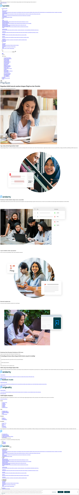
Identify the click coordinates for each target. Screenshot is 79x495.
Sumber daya (4, 40)
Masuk (3, 78)
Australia (5, 69)
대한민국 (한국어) (7, 72)
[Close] (78, 492)
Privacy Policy (3, 493)
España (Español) (6, 62)
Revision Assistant (4, 407)
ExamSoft (3, 403)
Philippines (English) (7, 74)
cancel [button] (0, 3)
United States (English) (7, 57)
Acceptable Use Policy (5, 434)
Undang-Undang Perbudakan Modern (7, 436)
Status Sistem (4, 418)
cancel (15, 51)
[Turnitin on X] (2, 441)
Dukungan (3, 77)
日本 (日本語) (6, 71)
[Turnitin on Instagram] (4, 443)
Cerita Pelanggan (4, 414)
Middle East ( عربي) (7, 65)
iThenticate (3, 406)
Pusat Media (4, 41)
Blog (3, 425)
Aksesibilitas (4, 426)
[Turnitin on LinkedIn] (4, 442)
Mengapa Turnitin (4, 8)
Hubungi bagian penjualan (6, 488)
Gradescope (4, 404)
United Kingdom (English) (8, 68)
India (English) (6, 70)
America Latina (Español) (7, 58)
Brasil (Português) (6, 59)
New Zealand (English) (7, 73)
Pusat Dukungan (4, 419)
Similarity (3, 405)
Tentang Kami (4, 423)
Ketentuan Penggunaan (5, 435)
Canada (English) (6, 60)
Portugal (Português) (7, 66)
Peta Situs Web (4, 437)
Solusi (3, 20)
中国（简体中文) (6, 75)
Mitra (3, 413)
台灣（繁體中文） (7, 76)
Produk (3, 27)
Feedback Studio (4, 402)
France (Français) (6, 63)
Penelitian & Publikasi (5, 412)
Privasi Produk (4, 427)
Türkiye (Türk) (6, 67)
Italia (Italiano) (6, 64)
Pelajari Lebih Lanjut (3, 2)
